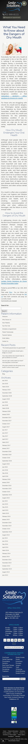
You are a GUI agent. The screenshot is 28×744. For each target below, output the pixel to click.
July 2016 (5, 467)
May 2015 (5, 507)
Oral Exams (5, 657)
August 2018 (6, 399)
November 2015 (6, 488)
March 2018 (5, 408)
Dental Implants (7, 733)
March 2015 (5, 513)
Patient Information (13, 731)
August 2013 (6, 572)
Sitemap (17, 736)
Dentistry (22, 731)
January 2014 (6, 556)
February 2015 (6, 516)
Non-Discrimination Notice (18, 740)
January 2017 (6, 448)
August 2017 (6, 427)
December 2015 (6, 485)
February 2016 (6, 479)
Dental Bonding (20, 671)
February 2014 (6, 553)
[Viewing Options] (3, 741)
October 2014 (6, 529)
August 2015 (6, 498)
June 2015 (5, 504)
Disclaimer (11, 736)
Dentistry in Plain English (9, 735)
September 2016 (7, 461)
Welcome (5, 316)
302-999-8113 (10, 14)
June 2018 (5, 405)
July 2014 (5, 538)
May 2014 (5, 544)
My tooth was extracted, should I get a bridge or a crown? (12, 352)
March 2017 (5, 442)
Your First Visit (6, 326)
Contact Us (5, 341)
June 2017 (5, 433)
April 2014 (5, 547)
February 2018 (6, 411)
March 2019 (5, 387)
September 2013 (7, 569)
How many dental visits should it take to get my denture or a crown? (13, 357)
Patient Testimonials (7, 332)
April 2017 (5, 439)
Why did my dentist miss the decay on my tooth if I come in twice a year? (13, 366)
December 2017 (6, 417)
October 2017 (6, 424)
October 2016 (6, 458)
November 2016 (6, 455)
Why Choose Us (6, 320)
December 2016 (6, 451)
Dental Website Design (6, 739)
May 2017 (5, 436)
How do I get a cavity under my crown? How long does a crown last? (12, 361)
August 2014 (6, 535)
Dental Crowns (20, 673)
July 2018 (5, 402)
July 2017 (5, 430)
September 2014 (7, 532)
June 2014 (5, 541)
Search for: (5, 305)
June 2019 (5, 383)
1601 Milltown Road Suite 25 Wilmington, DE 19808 (14, 613)
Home (4, 731)
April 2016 (5, 476)
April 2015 (5, 510)
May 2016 (5, 473)
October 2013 (6, 566)
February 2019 (6, 390)
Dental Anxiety (20, 657)
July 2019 (5, 380)
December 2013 (6, 560)
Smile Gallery (5, 338)
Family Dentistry (7, 667)
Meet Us (15, 733)
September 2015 (7, 495)
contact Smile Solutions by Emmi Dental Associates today (14, 282)
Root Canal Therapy (8, 665)
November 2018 (6, 393)
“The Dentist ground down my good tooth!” (14, 348)
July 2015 (5, 501)
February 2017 (6, 445)
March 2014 (5, 550)
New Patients (6, 323)
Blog (10, 292)
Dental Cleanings (7, 659)
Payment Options (7, 335)
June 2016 (5, 470)
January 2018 (6, 414)
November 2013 (6, 563)
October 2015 (6, 492)
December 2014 (6, 522)
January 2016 (6, 482)
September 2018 (7, 396)
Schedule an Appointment (9, 329)
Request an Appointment (12, 17)
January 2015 (6, 519)
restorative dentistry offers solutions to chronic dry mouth (14, 97)
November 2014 (6, 526)
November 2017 (6, 421)
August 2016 (6, 464)
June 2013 (5, 575)
